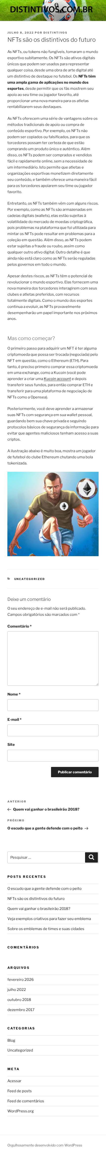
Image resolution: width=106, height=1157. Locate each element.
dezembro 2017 (21, 1010)
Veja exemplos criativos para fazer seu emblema (49, 919)
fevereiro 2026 (20, 979)
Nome (13, 694)
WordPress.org (20, 1111)
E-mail (14, 719)
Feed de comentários (25, 1101)
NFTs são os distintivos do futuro (36, 898)
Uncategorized (29, 579)
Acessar (14, 1081)
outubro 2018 (19, 1000)
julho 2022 (16, 989)
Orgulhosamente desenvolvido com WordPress (44, 1145)
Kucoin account (57, 379)
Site (11, 744)
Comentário (19, 626)
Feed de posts (19, 1091)
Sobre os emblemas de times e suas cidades (45, 929)
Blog (11, 1040)
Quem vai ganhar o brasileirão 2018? (38, 909)
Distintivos (55, 32)
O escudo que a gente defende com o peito (44, 888)
